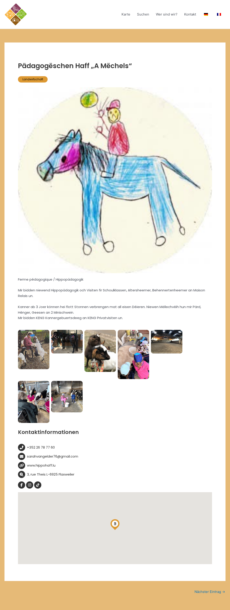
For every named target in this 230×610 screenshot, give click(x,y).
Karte (126, 14)
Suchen (143, 14)
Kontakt (190, 14)
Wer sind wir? (166, 14)
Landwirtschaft (32, 79)
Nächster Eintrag (210, 592)
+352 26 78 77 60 (41, 447)
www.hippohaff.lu (41, 465)
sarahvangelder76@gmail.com (52, 456)
